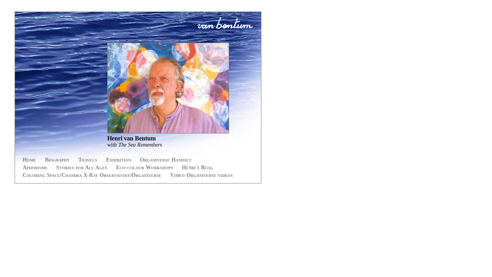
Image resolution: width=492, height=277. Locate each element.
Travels (87, 160)
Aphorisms (35, 167)
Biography (57, 160)
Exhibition (118, 160)
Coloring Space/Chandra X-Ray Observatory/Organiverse (92, 175)
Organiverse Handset (165, 160)
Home (29, 160)
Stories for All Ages (81, 167)
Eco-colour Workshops (144, 167)
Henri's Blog (197, 167)
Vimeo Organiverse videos (201, 175)
